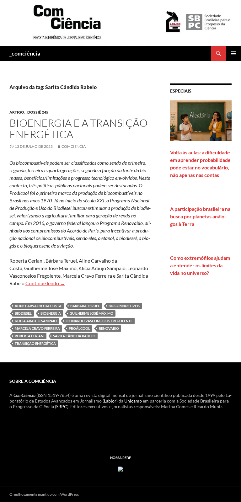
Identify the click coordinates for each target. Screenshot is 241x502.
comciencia (74, 146)
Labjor (110, 400)
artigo (16, 112)
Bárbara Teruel (85, 306)
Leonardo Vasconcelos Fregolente (99, 321)
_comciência (24, 53)
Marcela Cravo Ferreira (37, 328)
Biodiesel (23, 313)
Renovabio (109, 328)
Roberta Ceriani (29, 336)
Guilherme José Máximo (91, 313)
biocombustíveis (124, 306)
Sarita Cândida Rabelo (74, 336)
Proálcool (79, 328)
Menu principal (233, 53)
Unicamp (133, 400)
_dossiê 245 (37, 112)
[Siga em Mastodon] (120, 468)
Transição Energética (35, 343)
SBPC (61, 406)
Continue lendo (45, 283)
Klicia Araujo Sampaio (36, 321)
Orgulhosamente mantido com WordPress (44, 494)
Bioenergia (50, 313)
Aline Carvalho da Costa (38, 306)
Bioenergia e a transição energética (78, 128)
